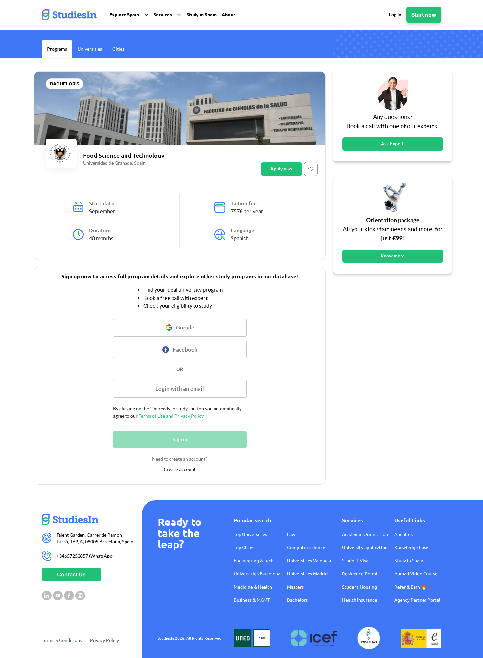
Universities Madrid (307, 573)
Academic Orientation (365, 534)
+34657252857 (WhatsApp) (85, 556)
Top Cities (244, 547)
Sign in (180, 439)
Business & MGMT (252, 600)
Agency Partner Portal (417, 600)
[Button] (310, 169)
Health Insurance (359, 600)
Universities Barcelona (257, 573)
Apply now (281, 168)
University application (365, 547)
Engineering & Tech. (254, 560)
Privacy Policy (104, 640)
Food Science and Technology (123, 155)
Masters (295, 587)
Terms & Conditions (62, 640)
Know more (393, 255)
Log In (395, 14)
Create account (180, 469)
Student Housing (359, 587)
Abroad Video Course (416, 573)
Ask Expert (392, 143)
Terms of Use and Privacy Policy (171, 416)
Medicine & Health (253, 587)
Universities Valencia (309, 560)
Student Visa (355, 560)
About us (403, 534)
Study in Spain (408, 560)
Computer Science (306, 547)
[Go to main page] (88, 519)
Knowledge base (411, 547)
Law (291, 534)
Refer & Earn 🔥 (410, 587)
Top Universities (250, 534)
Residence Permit (360, 573)
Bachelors (297, 600)
